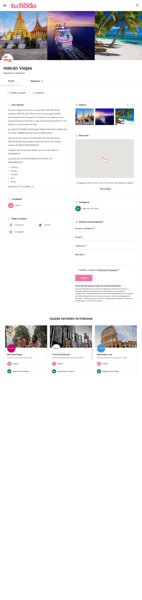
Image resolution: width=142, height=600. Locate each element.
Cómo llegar (105, 189)
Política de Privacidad (106, 270)
